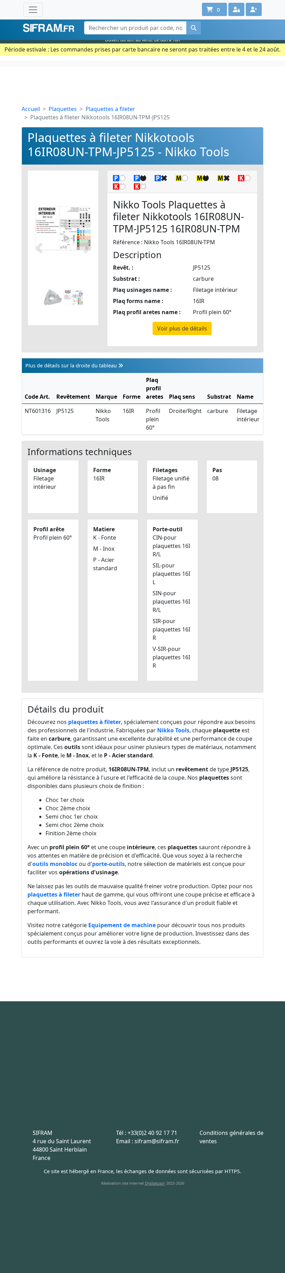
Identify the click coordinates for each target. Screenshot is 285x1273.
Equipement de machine (122, 925)
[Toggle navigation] (33, 10)
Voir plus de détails (182, 328)
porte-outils (108, 864)
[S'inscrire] (254, 9)
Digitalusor (155, 1183)
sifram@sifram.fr (157, 1141)
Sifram (49, 28)
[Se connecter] (236, 9)
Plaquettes (63, 109)
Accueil (31, 109)
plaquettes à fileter (94, 722)
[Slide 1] (52, 297)
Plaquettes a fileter (110, 109)
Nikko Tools (173, 730)
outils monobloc (55, 864)
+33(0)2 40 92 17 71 (152, 1133)
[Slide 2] (73, 297)
